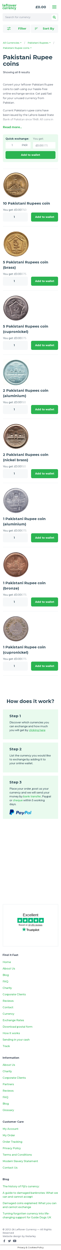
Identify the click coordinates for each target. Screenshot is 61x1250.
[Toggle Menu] (54, 6)
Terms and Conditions (17, 1154)
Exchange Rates (13, 1020)
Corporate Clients (14, 994)
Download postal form (18, 1026)
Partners (8, 1084)
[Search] (54, 17)
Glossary (8, 1110)
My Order (9, 1135)
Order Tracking (12, 1141)
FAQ (5, 981)
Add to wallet (30, 154)
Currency (8, 1013)
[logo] (13, 7)
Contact (8, 1007)
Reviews (8, 1000)
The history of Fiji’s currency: (21, 1186)
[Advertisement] (30, 864)
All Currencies (11, 42)
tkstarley (30, 1236)
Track (6, 1046)
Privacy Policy (12, 1148)
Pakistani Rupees (38, 42)
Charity (7, 987)
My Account (10, 1128)
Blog (6, 975)
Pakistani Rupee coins (16, 48)
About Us (9, 968)
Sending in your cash (16, 1039)
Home (7, 962)
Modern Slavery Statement (20, 1161)
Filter (22, 28)
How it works (11, 1033)
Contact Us (10, 1167)
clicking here (37, 730)
